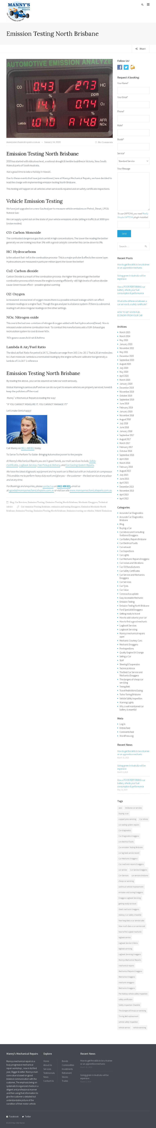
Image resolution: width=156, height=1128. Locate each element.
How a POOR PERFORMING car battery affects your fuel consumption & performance (131, 290)
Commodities (68, 1065)
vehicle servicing (139, 1027)
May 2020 (124, 371)
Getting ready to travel (130, 613)
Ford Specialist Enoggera (131, 609)
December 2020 (127, 356)
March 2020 (125, 379)
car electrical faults (126, 841)
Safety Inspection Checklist (129, 1005)
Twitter (28, 1116)
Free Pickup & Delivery (48, 465)
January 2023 (126, 344)
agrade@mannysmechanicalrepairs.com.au (31, 490)
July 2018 (124, 423)
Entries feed (125, 728)
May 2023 (124, 340)
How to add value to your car (133, 617)
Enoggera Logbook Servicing (130, 898)
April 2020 (124, 375)
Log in (122, 724)
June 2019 (124, 403)
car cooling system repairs (129, 825)
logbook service (125, 937)
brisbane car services (133, 808)
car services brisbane (140, 875)
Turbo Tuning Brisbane (130, 694)
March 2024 (125, 336)
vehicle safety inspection (128, 1022)
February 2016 (126, 466)
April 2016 (124, 459)
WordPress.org (126, 735)
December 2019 (127, 387)
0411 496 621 (27, 448)
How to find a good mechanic (133, 621)
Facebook (14, 1116)
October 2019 (126, 395)
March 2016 (125, 462)
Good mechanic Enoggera (129, 909)
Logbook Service (27, 465)
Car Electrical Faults (129, 543)
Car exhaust (125, 547)
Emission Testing (36, 502)
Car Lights (124, 555)
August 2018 (125, 419)
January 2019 (126, 411)
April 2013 (124, 494)
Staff (122, 660)
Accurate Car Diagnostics (131, 513)
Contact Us (48, 1080)
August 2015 (125, 470)
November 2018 (127, 415)
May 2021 (124, 352)
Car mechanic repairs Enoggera (131, 864)
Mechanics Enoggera (127, 988)
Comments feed (127, 731)
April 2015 (124, 482)
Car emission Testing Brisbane (35, 506)
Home (46, 1061)
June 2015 (124, 478)
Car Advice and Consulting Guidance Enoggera (132, 534)
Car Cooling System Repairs (80, 465)
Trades (65, 1080)
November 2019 (127, 391)
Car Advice (143, 819)
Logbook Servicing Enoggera (130, 954)
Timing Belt (125, 686)
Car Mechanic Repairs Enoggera (134, 559)
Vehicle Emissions (103, 511)
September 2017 (127, 435)
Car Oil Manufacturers (130, 566)
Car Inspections (127, 551)
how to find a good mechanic (130, 932)
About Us (47, 1065)
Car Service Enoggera (138, 870)
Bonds (65, 1061)
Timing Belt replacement (128, 1016)
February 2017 (126, 447)
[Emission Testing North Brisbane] (59, 98)
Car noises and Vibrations (131, 562)
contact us (48, 486)
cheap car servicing (126, 881)
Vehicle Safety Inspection (131, 698)
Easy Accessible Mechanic (131, 597)
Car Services (21, 502)
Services (47, 1069)
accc (120, 808)
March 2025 (125, 332)
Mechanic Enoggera (88, 502)
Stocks (65, 1076)
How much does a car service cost (132, 926)
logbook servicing (125, 948)
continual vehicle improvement (131, 886)
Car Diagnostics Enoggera (129, 836)
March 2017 (125, 443)
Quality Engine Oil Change (132, 652)
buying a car (124, 813)
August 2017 (125, 439)
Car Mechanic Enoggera (128, 858)
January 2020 (126, 383)
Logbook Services (128, 625)
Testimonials (49, 1073)
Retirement (67, 1073)
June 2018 (124, 427)
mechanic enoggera (126, 982)
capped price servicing (127, 819)
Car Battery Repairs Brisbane (133, 539)
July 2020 (124, 367)
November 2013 (127, 490)
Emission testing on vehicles (80, 511)
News (45, 1076)
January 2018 (126, 431)
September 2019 (127, 399)
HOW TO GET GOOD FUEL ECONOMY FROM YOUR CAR (129, 314)
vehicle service (124, 1027)
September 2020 (127, 360)
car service (123, 870)
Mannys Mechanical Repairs (130, 960)
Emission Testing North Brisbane (42, 154)
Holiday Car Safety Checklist (130, 915)
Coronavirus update (129, 593)
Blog (12, 502)
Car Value (124, 589)
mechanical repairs (126, 965)
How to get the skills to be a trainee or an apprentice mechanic (133, 266)
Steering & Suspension (130, 664)
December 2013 (127, 486)
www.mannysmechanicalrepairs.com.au (91, 490)
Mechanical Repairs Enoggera (130, 971)
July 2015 (124, 474)
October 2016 (126, 451)
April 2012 (124, 498)
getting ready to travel (127, 903)
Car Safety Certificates (130, 570)
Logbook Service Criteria (128, 943)
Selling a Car (125, 656)
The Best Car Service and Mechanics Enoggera (131, 674)
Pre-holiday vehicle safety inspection (133, 993)
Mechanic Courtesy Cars (131, 640)
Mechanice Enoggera (127, 977)
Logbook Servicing (128, 629)
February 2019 (126, 407)
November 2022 (127, 348)
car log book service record (129, 853)
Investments (67, 1069)
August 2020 (125, 364)
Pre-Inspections (127, 648)
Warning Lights (126, 702)
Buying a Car (126, 528)
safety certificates (125, 999)
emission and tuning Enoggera (65, 506)
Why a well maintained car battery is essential (132, 708)
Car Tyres (124, 585)
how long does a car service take (131, 920)
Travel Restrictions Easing (131, 690)
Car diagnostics (125, 830)
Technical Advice (127, 668)
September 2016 (127, 455)
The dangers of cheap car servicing (132, 1010)
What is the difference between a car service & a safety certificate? (132, 303)
